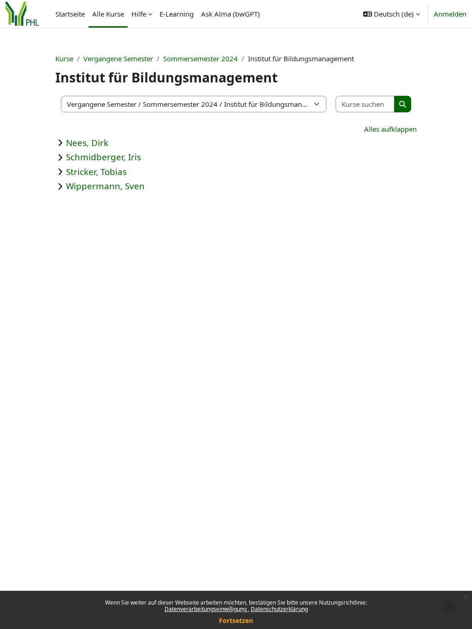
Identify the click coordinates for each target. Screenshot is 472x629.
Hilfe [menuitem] (138, 13)
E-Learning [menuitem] (176, 13)
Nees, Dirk (87, 142)
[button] (391, 14)
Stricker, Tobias (96, 171)
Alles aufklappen (390, 129)
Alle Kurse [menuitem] (108, 13)
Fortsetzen (236, 620)
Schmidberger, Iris (103, 157)
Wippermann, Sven (105, 186)
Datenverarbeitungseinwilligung (206, 609)
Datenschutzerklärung (279, 609)
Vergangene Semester (118, 58)
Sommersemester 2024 (200, 58)
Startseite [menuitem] (70, 13)
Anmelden (450, 13)
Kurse (64, 58)
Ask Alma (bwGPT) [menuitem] (230, 13)
